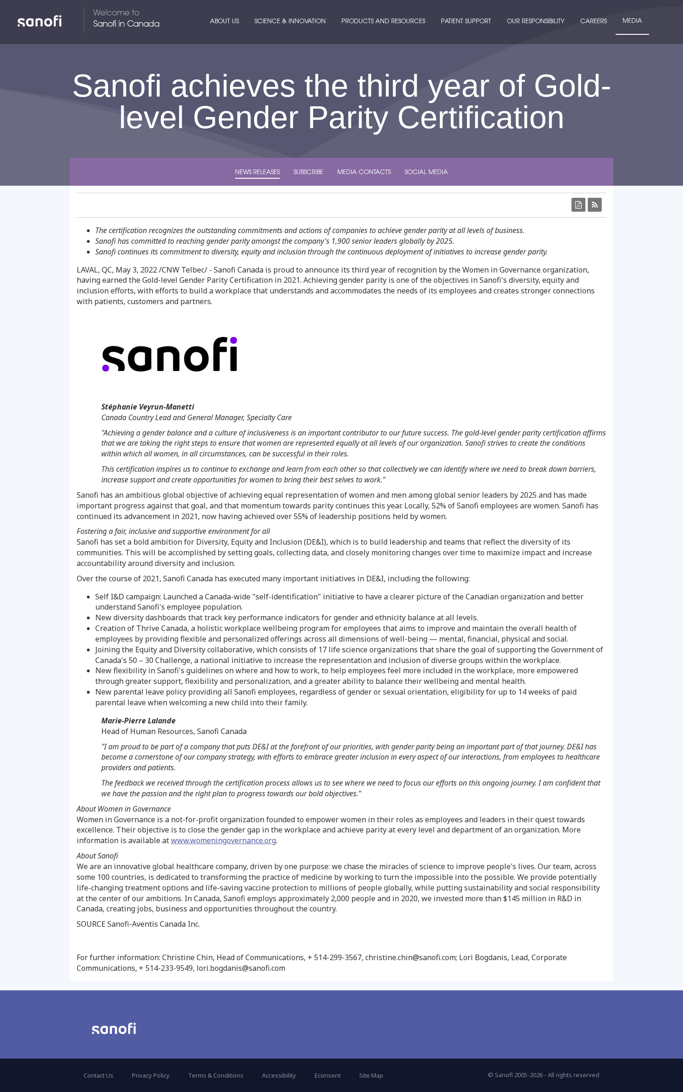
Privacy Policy (151, 1075)
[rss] (595, 205)
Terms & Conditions (215, 1075)
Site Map (371, 1075)
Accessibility (279, 1075)
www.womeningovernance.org (223, 840)
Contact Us (98, 1075)
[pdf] (578, 205)
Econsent (328, 1075)
